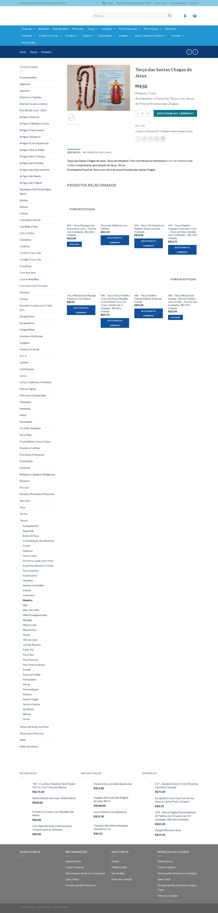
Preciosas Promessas (32, 454)
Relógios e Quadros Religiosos (37, 474)
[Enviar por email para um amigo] (150, 139)
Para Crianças (151, 28)
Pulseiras (176, 35)
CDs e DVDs (27, 233)
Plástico (27, 694)
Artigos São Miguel (31, 182)
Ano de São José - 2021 (33, 110)
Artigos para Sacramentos (35, 169)
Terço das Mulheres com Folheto (114, 227)
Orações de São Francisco (81, 885)
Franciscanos (30, 575)
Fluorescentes (31, 570)
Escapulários (105, 35)
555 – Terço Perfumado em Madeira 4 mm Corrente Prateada (149, 228)
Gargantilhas (27, 329)
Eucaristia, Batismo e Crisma (38, 565)
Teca (22, 507)
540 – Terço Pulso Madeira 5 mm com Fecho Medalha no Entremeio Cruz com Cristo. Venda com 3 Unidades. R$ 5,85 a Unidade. (115, 303)
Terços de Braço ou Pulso (34, 726)
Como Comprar (75, 867)
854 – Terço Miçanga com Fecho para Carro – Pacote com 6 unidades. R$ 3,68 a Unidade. (81, 230)
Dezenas (87, 35)
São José (25, 500)
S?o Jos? (24, 487)
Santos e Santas (31, 704)
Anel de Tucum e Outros (34, 103)
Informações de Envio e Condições (85, 873)
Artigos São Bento (30, 176)
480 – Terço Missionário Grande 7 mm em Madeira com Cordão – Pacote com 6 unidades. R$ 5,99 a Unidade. (182, 302)
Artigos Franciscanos (32, 130)
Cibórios (25, 246)
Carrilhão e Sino (29, 226)
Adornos (25, 90)
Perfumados (29, 679)
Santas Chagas (31, 699)
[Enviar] (170, 16)
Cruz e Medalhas (29, 279)
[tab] (73, 152)
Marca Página (28, 388)
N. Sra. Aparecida (128, 28)
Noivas (26, 634)
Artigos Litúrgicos (30, 136)
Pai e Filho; (26, 434)
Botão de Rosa (31, 535)
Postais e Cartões (30, 448)
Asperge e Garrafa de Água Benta (35, 191)
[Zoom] (71, 117)
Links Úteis (72, 879)
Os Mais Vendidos (30, 428)
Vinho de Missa (28, 746)
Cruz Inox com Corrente (34, 285)
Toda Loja (26, 28)
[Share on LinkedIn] (163, 139)
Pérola (26, 684)
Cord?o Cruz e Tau (30, 252)
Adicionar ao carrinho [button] (114, 240)
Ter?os (23, 513)
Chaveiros (26, 35)
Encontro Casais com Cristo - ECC (36, 307)
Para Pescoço (30, 659)
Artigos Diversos (29, 116)
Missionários (30, 629)
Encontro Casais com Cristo (38, 560)
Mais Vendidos (60, 28)
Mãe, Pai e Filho (31, 610)
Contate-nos (44, 907)
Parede (27, 669)
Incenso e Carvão (30, 349)
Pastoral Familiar (32, 674)
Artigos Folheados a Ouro (34, 123)
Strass (26, 719)
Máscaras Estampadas (33, 395)
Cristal (26, 545)
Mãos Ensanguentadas (35, 615)
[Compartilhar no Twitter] (144, 139)
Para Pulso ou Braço (34, 664)
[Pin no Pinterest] (157, 139)
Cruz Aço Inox (28, 272)
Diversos (28, 550)
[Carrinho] (194, 15)
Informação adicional (97, 152)
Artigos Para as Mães (32, 149)
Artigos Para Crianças (32, 156)
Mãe (25, 605)
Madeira (46, 52)
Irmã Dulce (29, 595)
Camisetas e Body (30, 219)
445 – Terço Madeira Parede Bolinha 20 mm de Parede (148, 298)
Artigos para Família (31, 162)
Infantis (27, 590)
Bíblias (24, 200)
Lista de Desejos (178, 3)
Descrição (73, 152)
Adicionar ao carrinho (175, 113)
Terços (91, 28)
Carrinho (194, 3)
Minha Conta (161, 3)
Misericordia (29, 625)
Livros (23, 375)
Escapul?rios (27, 316)
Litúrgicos (107, 28)
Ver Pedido (118, 873)
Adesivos (25, 84)
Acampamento (28, 77)
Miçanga (27, 620)
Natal (23, 415)
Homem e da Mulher (33, 585)
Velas (23, 739)
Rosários (25, 480)
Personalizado (30, 689)
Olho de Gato (30, 639)
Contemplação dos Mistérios (38, 540)
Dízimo (24, 299)
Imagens (123, 35)
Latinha (24, 362)
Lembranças (27, 369)
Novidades (44, 28)
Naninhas (25, 408)
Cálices (24, 213)
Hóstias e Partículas (31, 336)
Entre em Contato (122, 879)
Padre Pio (28, 649)
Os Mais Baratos (32, 644)
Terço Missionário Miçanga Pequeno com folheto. (81, 297)
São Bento (170, 28)
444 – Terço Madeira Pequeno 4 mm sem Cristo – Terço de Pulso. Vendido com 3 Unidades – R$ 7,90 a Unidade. (182, 232)
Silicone (27, 714)
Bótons (24, 206)
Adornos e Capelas (30, 97)
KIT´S (23, 355)
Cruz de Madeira (177, 160)
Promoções (78, 28)
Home (115, 861)
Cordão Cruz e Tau (48, 35)
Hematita (28, 580)
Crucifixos (70, 35)
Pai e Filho (28, 654)
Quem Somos (73, 861)
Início (23, 52)
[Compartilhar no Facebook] (138, 139)
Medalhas (25, 401)
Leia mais (74, 244)
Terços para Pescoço (32, 733)
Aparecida (28, 530)
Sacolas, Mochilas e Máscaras (37, 494)
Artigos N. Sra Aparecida (34, 143)
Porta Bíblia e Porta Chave (35, 441)
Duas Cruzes (30, 555)
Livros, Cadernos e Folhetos (149, 35)
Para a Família (28, 42)
